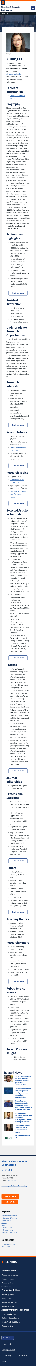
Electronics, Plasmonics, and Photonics (19, 492)
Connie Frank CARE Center (11, 1322)
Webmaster (23, 1355)
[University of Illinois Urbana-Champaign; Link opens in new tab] (3, 3)
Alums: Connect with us (9, 1216)
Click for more (18, 293)
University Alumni (8, 1294)
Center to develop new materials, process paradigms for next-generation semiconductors (23, 1080)
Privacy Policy (7, 1344)
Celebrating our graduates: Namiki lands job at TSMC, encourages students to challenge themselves (23, 1117)
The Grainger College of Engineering (14, 1186)
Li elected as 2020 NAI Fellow (22, 1136)
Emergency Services (9, 1314)
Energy (13, 497)
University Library (8, 1326)
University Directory (9, 1306)
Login (4, 1361)
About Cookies (7, 1338)
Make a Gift (9, 1202)
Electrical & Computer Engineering (14, 1163)
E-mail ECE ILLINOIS (9, 1244)
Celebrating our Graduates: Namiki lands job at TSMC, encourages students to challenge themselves (23, 1105)
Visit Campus (6, 1247)
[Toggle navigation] (33, 8)
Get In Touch (10, 1196)
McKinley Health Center (10, 1318)
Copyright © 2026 (8, 1350)
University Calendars (9, 1302)
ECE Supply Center (8, 1230)
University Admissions (10, 1275)
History (4, 1223)
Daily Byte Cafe (7, 1228)
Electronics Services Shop (10, 1232)
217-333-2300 (11, 1180)
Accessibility (6, 1355)
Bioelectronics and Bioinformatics (17, 481)
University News (8, 1283)
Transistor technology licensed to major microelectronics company (22, 1128)
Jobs (3, 1225)
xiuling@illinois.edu (13, 74)
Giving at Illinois (7, 1298)
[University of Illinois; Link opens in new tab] (9, 1262)
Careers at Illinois (8, 1279)
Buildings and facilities (9, 1218)
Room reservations (8, 1220)
